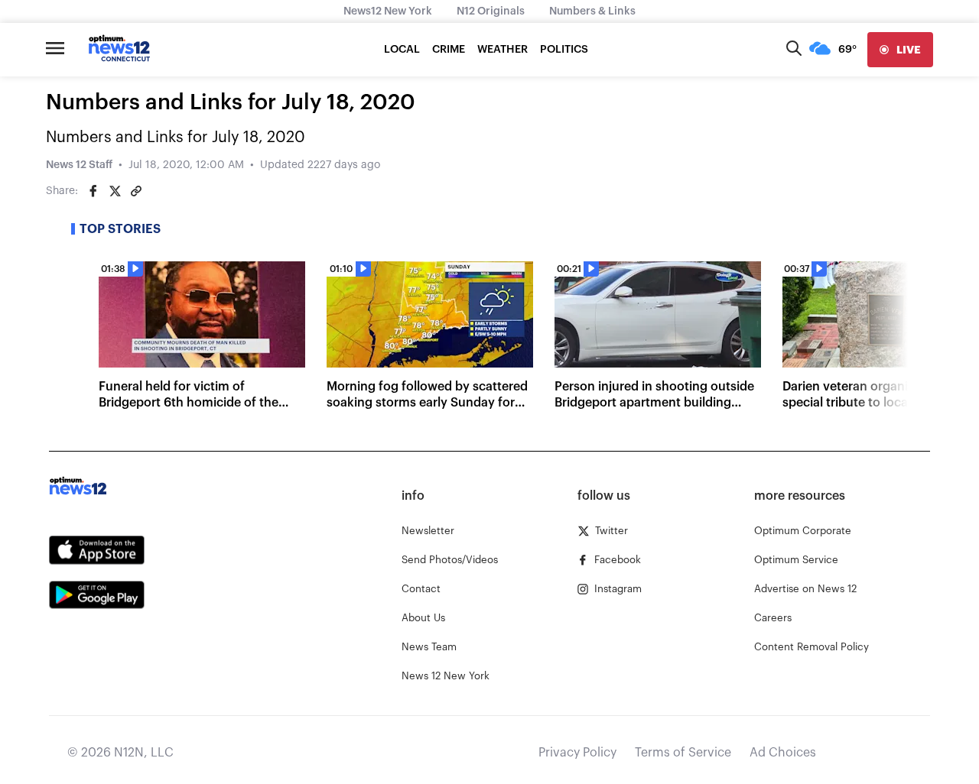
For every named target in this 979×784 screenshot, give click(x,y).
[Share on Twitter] (115, 191)
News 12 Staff (79, 165)
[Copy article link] (136, 191)
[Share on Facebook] (93, 191)
